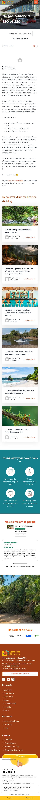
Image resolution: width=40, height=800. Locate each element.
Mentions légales (11, 747)
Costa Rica (12, 34)
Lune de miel (10, 704)
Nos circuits (7, 685)
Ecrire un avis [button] (21, 535)
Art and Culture (25, 34)
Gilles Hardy (8, 543)
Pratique (8, 725)
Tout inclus (9, 693)
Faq (6, 728)
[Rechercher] (34, 45)
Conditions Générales (13, 750)
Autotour (8, 690)
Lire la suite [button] (7, 558)
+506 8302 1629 (12, 666)
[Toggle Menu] (36, 2)
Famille (7, 707)
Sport (6, 700)
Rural (6, 710)
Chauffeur (8, 697)
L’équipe (8, 740)
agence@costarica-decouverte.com (17, 663)
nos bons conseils (15, 181)
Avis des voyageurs (20, 38)
